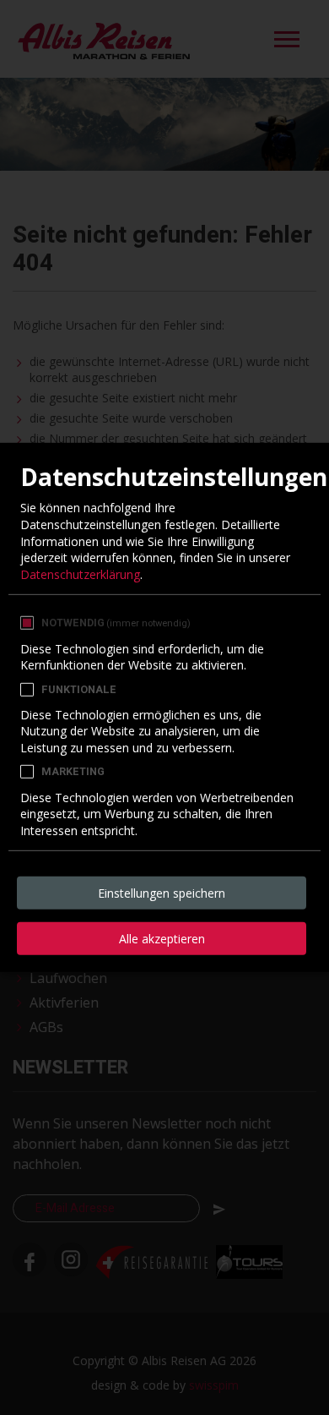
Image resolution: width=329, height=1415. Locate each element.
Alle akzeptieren (162, 939)
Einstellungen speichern (161, 893)
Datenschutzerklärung (80, 574)
